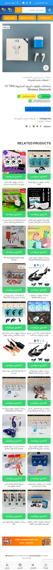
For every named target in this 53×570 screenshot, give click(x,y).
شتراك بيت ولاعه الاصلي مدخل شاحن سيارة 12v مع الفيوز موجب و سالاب (39, 411)
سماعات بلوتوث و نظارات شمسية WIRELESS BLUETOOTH (39, 297)
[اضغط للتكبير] (46, 68)
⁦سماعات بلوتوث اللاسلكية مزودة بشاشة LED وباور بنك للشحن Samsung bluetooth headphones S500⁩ (14, 185)
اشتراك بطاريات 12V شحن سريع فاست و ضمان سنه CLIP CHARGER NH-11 (39, 335)
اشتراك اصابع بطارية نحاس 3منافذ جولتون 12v (14, 485)
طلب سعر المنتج (28, 96)
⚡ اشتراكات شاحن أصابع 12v (39, 80)
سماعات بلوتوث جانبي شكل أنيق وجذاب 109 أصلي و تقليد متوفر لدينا (14, 335)
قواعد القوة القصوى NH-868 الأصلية (14, 259)
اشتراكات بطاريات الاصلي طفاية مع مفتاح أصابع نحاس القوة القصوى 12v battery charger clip (39, 524)
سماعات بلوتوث (44, 121)
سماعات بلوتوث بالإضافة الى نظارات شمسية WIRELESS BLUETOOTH (39, 373)
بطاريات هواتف (9, 18)
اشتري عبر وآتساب (37, 176)
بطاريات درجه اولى (27, 18)
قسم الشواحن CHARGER (33, 77)
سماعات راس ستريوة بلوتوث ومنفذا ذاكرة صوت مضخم (14, 447)
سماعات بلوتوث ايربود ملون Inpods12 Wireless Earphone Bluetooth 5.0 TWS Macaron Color (39, 261)
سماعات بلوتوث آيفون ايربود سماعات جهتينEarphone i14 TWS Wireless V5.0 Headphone (39, 448)
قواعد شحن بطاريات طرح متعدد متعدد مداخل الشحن (39, 485)
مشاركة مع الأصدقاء (41, 101)
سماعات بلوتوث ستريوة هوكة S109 (39, 183)
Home (48, 77)
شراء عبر (46, 96)
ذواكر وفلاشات (45, 18)
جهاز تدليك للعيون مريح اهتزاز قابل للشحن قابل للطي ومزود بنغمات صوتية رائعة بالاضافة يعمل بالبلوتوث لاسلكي (39, 223)
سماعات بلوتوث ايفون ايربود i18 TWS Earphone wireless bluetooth (14, 411)
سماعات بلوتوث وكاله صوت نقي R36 (14, 523)
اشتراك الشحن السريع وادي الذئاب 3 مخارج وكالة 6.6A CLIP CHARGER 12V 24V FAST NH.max (14, 298)
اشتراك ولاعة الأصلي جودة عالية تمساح (14, 372)
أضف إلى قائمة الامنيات (36, 109)
